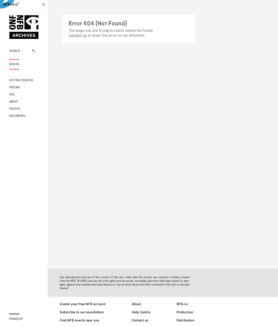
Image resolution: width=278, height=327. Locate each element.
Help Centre (141, 312)
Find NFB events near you (79, 320)
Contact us (78, 35)
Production (184, 312)
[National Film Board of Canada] (24, 27)
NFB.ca (182, 304)
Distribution (185, 320)
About (136, 304)
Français (16, 319)
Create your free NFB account (83, 304)
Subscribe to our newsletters (82, 312)
